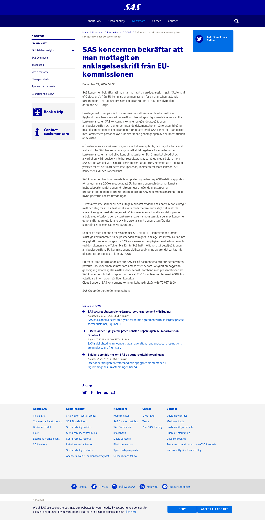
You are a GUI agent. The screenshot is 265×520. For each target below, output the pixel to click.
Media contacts (40, 72)
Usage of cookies (176, 438)
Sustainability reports (78, 438)
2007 (128, 32)
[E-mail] (106, 393)
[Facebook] (92, 393)
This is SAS (39, 415)
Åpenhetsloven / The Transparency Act (87, 456)
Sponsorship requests (43, 86)
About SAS (94, 21)
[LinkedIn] (99, 393)
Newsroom (138, 21)
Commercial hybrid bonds (47, 421)
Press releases (39, 43)
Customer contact (177, 415)
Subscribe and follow (43, 93)
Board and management (46, 438)
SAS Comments (40, 57)
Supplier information (178, 433)
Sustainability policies (79, 427)
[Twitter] (84, 393)
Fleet (36, 433)
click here (130, 512)
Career (156, 21)
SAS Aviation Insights (43, 50)
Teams (145, 421)
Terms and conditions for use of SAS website (191, 444)
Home (85, 32)
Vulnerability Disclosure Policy (184, 450)
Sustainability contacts (79, 450)
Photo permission (41, 79)
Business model (42, 427)
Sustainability (116, 21)
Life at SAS (148, 415)
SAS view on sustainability (81, 415)
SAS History (40, 444)
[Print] (113, 393)
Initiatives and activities (79, 444)
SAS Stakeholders (76, 421)
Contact (173, 21)
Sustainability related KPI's (81, 433)
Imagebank (38, 64)
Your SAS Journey (152, 427)
